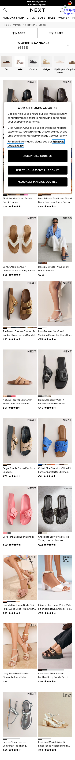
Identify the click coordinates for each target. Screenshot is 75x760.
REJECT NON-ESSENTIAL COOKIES (37, 170)
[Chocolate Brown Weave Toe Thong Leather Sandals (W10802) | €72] (55, 509)
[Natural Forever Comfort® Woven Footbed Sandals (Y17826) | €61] (20, 372)
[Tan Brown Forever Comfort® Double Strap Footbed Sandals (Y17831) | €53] (20, 303)
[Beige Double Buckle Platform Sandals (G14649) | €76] (20, 440)
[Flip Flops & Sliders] (59, 62)
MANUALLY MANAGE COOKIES (37, 181)
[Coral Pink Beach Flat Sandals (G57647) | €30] (20, 509)
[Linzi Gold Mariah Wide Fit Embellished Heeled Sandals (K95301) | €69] (55, 714)
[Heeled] (20, 62)
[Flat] (6, 62)
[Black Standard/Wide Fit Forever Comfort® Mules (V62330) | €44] (55, 372)
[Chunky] (33, 62)
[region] (37, 147)
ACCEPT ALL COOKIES (37, 156)
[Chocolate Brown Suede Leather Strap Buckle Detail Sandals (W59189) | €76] (55, 646)
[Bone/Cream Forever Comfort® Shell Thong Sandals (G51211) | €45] (20, 239)
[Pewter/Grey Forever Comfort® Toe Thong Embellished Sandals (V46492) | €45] (20, 714)
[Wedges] (46, 62)
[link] (5, 10)
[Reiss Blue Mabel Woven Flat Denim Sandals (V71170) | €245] (55, 239)
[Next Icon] (37, 10)
